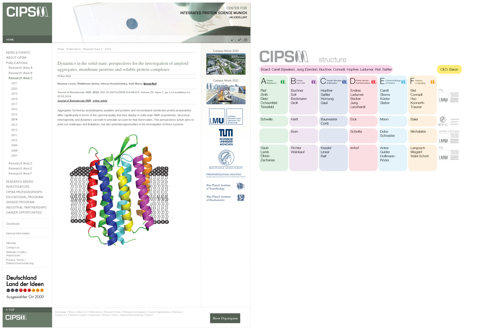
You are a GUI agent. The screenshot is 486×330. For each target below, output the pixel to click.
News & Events (18, 52)
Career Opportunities (24, 212)
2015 (14, 114)
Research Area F (20, 173)
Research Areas (19, 181)
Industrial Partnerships (26, 207)
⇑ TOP (10, 309)
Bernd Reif (150, 83)
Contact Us (61, 315)
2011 (14, 135)
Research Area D (20, 163)
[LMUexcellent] (226, 123)
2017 (14, 104)
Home (60, 49)
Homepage (60, 312)
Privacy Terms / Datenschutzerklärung (19, 261)
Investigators (17, 187)
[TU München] (226, 144)
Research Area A (20, 68)
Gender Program (20, 202)
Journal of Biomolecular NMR (74, 100)
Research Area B (20, 73)
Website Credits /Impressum (16, 254)
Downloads (13, 223)
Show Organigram (225, 318)
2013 (14, 125)
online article (100, 100)
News (72, 312)
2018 (14, 99)
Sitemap (11, 242)
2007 (14, 155)
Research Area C (20, 78)
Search (149, 315)
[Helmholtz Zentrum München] (226, 176)
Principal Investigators (134, 312)
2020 (14, 88)
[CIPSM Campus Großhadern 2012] (226, 103)
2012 (14, 130)
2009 (14, 145)
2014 (14, 119)
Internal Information (18, 233)
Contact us (12, 247)
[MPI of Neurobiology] (226, 189)
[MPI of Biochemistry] (226, 200)
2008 (14, 150)
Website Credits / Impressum (84, 315)
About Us (82, 312)
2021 (14, 83)
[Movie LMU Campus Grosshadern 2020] (226, 73)
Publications (16, 63)
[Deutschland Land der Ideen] (25, 303)
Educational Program (24, 197)
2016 (14, 109)
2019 (14, 93)
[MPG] (226, 168)
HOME (10, 39)
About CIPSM (16, 57)
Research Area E (20, 168)
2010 (14, 140)
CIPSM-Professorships (24, 192)
